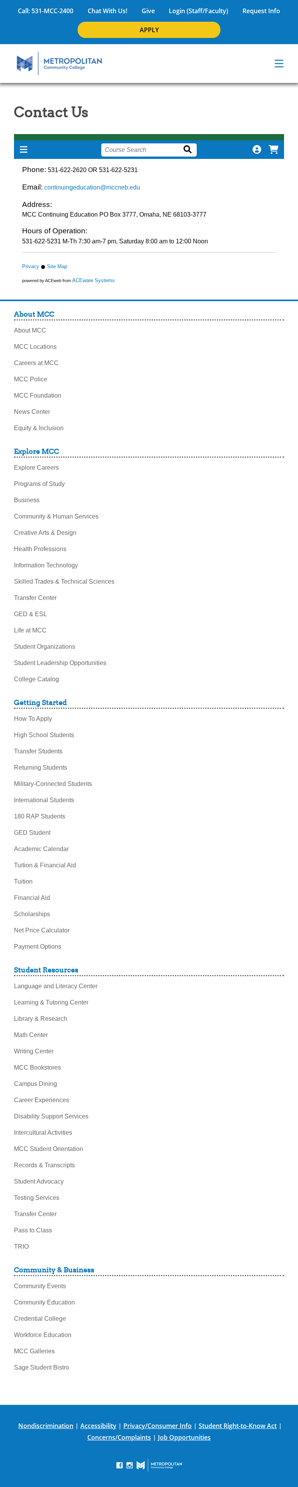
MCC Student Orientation (48, 1149)
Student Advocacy (39, 1181)
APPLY (149, 30)
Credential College (40, 1318)
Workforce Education (42, 1335)
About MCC (30, 330)
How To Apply (33, 718)
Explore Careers (36, 467)
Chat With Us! (107, 11)
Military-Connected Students (53, 784)
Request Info (261, 11)
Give (148, 11)
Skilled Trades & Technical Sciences (64, 581)
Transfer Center (35, 597)
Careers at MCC (36, 363)
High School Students (44, 735)
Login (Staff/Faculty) (198, 11)
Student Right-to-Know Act (238, 1426)
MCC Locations (35, 346)
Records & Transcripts (44, 1165)
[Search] (189, 149)
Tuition (23, 881)
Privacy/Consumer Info (157, 1426)
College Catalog (36, 679)
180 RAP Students (39, 816)
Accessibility (98, 1426)
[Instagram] (129, 1464)
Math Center (31, 1035)
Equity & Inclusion (39, 428)
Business (27, 500)
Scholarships (32, 914)
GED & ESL (30, 614)
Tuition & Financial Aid (45, 865)
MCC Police (30, 379)
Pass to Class (33, 1230)
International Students (44, 800)
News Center (32, 411)
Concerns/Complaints (119, 1437)
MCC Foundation (37, 395)
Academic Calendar (41, 849)
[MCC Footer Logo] (159, 1465)
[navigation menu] (279, 63)
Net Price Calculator (41, 930)
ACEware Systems (93, 280)
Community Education (44, 1302)
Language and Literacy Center (55, 986)
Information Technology (46, 565)
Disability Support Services (51, 1116)
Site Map (57, 266)
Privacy (30, 266)
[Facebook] (119, 1464)
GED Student (32, 832)
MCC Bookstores (37, 1067)
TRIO (21, 1246)
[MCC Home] (59, 63)
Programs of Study (39, 484)
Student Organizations (44, 646)
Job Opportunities (184, 1437)
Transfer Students (38, 751)
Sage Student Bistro (41, 1367)
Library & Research (40, 1018)
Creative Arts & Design (45, 532)
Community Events (40, 1286)
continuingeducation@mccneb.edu (92, 187)
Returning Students (40, 767)
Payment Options (37, 946)
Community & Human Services (56, 516)
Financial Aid (32, 897)
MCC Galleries (34, 1351)
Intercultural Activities (43, 1132)
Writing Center (34, 1051)
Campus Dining (35, 1083)
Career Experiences (41, 1100)
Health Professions (40, 549)
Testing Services (36, 1197)
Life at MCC (30, 630)
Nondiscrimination (45, 1426)
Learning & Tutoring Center (51, 1002)
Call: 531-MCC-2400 (45, 11)
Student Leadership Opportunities (60, 663)
